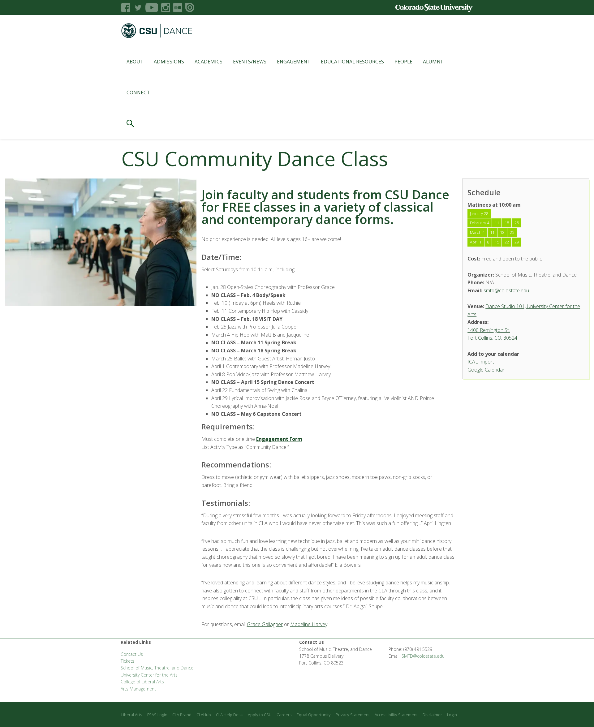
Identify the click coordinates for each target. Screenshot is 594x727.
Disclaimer (432, 714)
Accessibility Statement (396, 714)
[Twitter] (137, 7)
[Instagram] (165, 7)
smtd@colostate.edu (506, 290)
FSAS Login (157, 714)
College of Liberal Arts (142, 682)
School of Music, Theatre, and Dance (157, 668)
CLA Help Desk (229, 714)
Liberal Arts (131, 714)
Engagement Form (279, 439)
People (403, 61)
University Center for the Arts (149, 675)
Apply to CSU (260, 714)
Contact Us (132, 654)
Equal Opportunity (314, 714)
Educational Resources (352, 61)
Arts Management (138, 689)
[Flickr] (177, 7)
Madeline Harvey (308, 624)
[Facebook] (125, 7)
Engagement (293, 61)
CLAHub (203, 714)
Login (452, 714)
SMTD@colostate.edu (423, 656)
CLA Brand (182, 714)
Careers (284, 714)
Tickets (127, 661)
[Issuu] (189, 7)
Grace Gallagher (265, 624)
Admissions (169, 61)
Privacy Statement (353, 714)
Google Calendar (486, 369)
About (135, 61)
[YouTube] (151, 7)
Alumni (432, 61)
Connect (138, 92)
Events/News (249, 61)
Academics (208, 61)
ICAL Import (480, 361)
